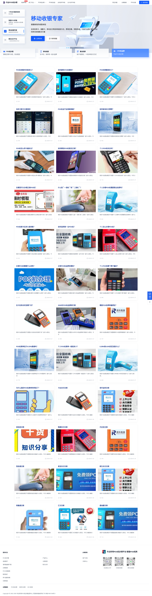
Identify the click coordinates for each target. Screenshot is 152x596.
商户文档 (85, 558)
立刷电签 (45, 561)
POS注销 (133, 2)
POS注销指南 (6, 571)
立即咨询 (39, 38)
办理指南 (124, 2)
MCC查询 (30, 587)
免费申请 (24, 2)
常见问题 (114, 2)
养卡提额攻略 (6, 577)
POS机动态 (52, 2)
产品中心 (45, 558)
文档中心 (85, 561)
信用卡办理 (22, 587)
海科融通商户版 (7, 564)
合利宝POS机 (61, 2)
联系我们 (5, 574)
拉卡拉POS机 (71, 2)
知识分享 (45, 564)
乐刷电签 (5, 581)
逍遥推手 (5, 561)
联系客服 (145, 2)
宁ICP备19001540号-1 (49, 593)
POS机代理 (6, 558)
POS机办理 (41, 2)
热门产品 (31, 2)
